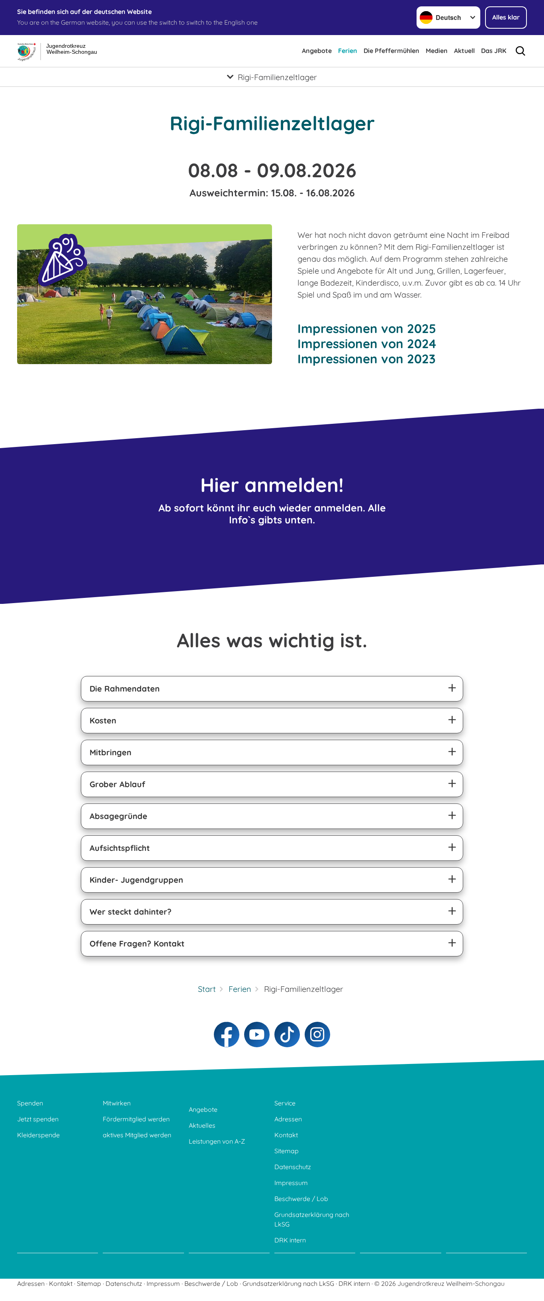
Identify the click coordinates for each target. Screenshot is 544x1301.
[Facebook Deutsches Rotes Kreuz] (226, 1034)
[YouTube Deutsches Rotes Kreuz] (257, 1034)
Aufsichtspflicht (120, 848)
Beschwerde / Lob (301, 1199)
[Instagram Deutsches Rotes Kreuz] (317, 1034)
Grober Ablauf (117, 784)
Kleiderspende (38, 1135)
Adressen (288, 1119)
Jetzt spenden (38, 1119)
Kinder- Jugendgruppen (136, 880)
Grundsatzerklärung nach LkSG (311, 1219)
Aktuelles (202, 1125)
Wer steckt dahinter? (131, 912)
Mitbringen (110, 752)
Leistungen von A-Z (217, 1141)
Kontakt (286, 1135)
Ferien (347, 51)
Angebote (317, 51)
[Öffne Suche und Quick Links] (520, 51)
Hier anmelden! (272, 484)
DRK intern (290, 1240)
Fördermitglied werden (136, 1119)
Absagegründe (118, 816)
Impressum (291, 1183)
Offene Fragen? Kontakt (137, 943)
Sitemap (286, 1151)
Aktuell (464, 51)
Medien (437, 51)
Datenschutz (292, 1167)
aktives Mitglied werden (137, 1135)
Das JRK (493, 51)
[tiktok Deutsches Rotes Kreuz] (287, 1034)
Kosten (103, 720)
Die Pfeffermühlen (391, 51)
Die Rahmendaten (125, 689)
